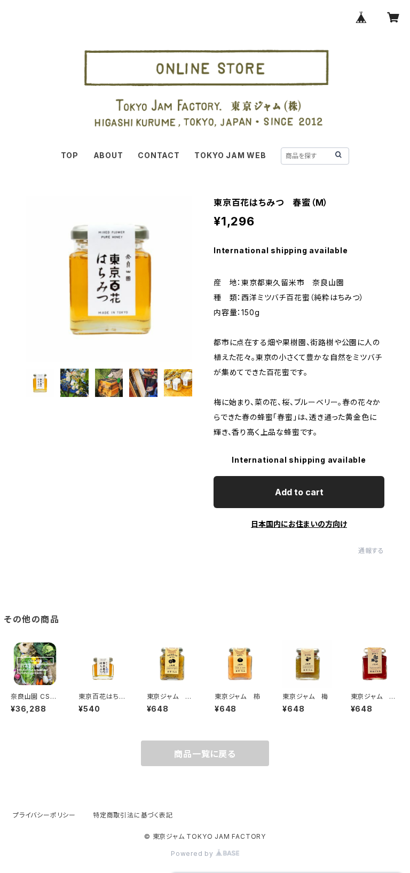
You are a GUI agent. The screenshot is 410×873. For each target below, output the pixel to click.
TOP (69, 155)
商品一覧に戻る (205, 754)
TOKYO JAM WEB (230, 155)
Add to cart (299, 492)
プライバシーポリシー (44, 815)
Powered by (193, 853)
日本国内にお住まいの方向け (299, 523)
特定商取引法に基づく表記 (133, 815)
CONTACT (159, 155)
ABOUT (108, 155)
